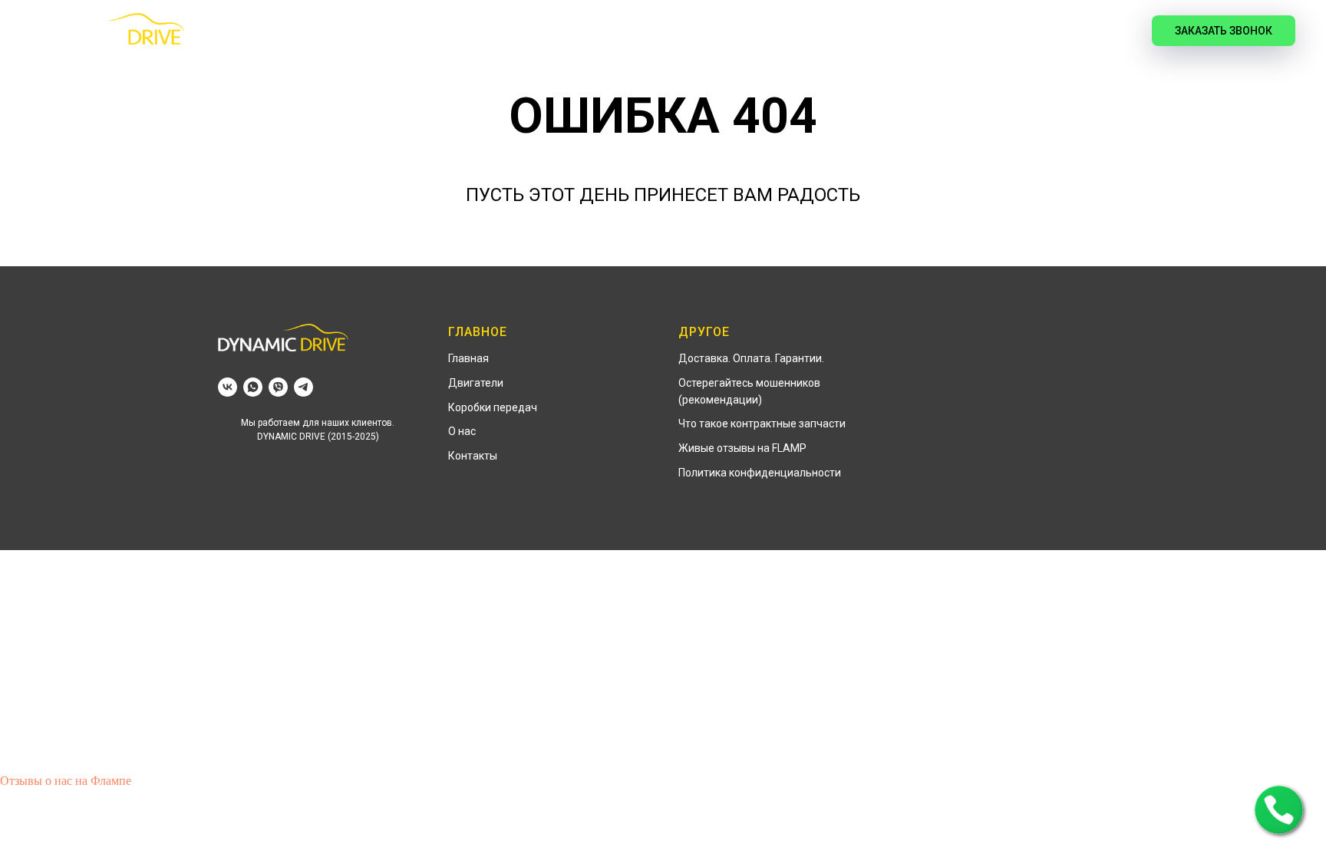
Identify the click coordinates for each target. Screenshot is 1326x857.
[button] (1279, 810)
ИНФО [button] (795, 31)
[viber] (278, 387)
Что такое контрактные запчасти (762, 423)
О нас (462, 431)
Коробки (717, 31)
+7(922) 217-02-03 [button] (991, 30)
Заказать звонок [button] (1223, 31)
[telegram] (303, 387)
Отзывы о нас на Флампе (65, 780)
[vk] (1105, 30)
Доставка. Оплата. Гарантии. (751, 358)
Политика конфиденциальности (759, 472)
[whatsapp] (252, 387)
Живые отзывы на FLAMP (742, 448)
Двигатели (623, 31)
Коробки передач (492, 407)
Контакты (472, 456)
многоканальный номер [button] (991, 48)
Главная (531, 31)
